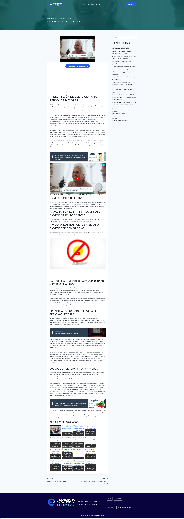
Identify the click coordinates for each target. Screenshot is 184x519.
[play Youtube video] (78, 178)
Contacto (131, 4)
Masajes (114, 116)
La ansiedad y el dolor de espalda (56, 480)
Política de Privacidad (84, 501)
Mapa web (94, 504)
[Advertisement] (78, 80)
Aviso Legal (96, 501)
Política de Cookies (84, 504)
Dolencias (115, 111)
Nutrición (115, 118)
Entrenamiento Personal (119, 113)
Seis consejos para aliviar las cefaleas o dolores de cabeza (94, 481)
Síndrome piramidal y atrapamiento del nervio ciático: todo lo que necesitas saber (123, 84)
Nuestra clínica (92, 4)
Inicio (84, 4)
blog (52, 18)
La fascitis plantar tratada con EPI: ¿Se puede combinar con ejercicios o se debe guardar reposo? (124, 97)
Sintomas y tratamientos (119, 120)
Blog (99, 4)
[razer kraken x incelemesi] (92, 518)
